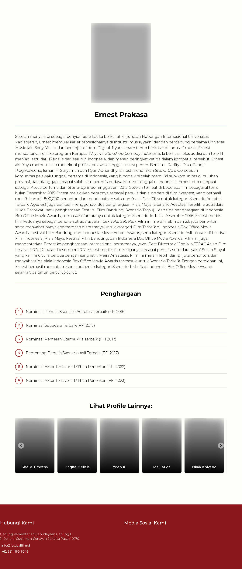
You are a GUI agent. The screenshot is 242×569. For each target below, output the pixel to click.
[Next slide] (221, 446)
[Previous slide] (21, 446)
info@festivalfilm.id (16, 545)
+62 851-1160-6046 (15, 551)
